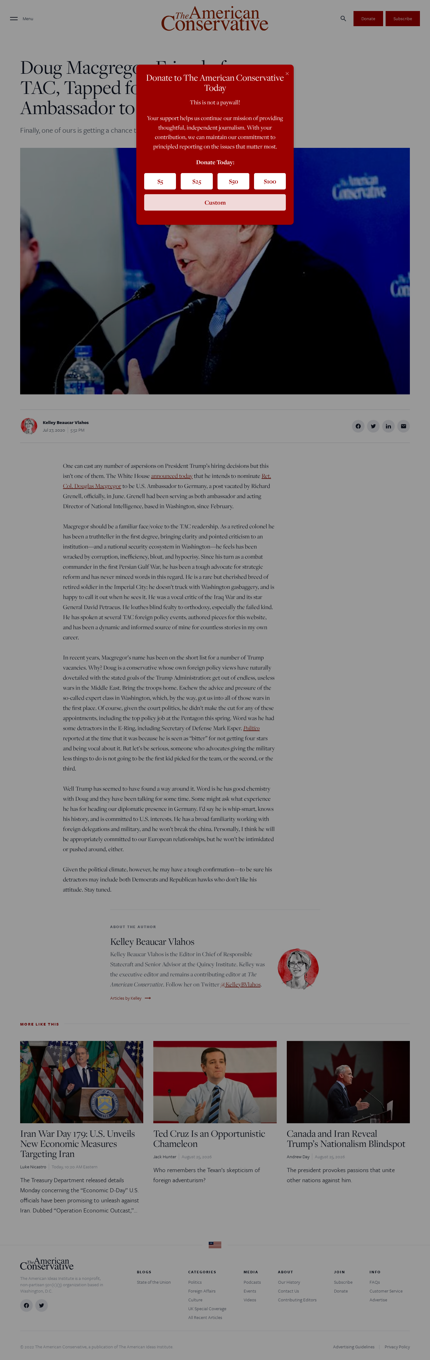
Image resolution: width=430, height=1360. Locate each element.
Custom (215, 202)
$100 (270, 181)
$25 (196, 181)
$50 (233, 181)
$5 (160, 181)
